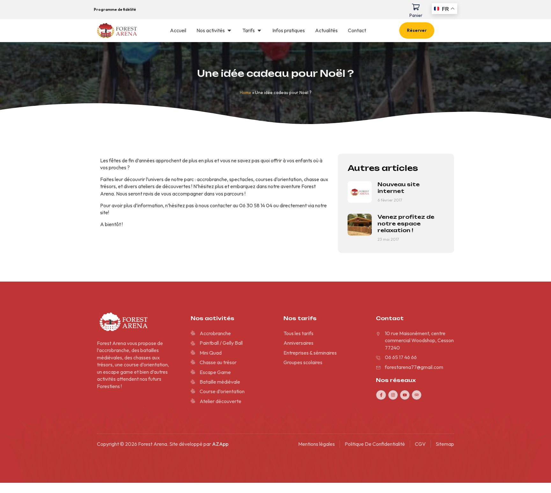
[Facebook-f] (381, 395)
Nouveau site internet (399, 187)
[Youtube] (405, 395)
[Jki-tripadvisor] (417, 395)
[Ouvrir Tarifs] (259, 30)
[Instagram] (393, 395)
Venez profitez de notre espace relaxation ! (406, 223)
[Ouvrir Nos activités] (229, 30)
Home (245, 92)
